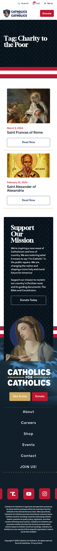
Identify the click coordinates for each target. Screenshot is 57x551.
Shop (28, 434)
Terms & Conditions (22, 543)
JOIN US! (28, 467)
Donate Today (28, 300)
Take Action (20, 396)
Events (28, 445)
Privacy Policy (36, 543)
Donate (46, 13)
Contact (28, 456)
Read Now (28, 142)
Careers (28, 423)
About (28, 412)
